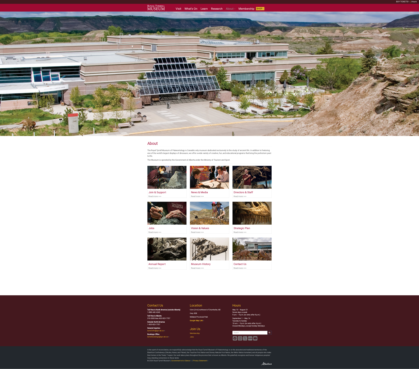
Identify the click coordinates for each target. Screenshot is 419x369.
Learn (204, 8)
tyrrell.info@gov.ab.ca (155, 331)
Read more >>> (155, 196)
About (230, 8)
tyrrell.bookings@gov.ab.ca (157, 337)
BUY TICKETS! (402, 1)
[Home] (156, 8)
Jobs (192, 337)
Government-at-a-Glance (180, 361)
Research (217, 8)
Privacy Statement (200, 361)
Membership (246, 8)
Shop (259, 8)
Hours (414, 1)
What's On (191, 8)
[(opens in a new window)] (235, 338)
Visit (178, 8)
